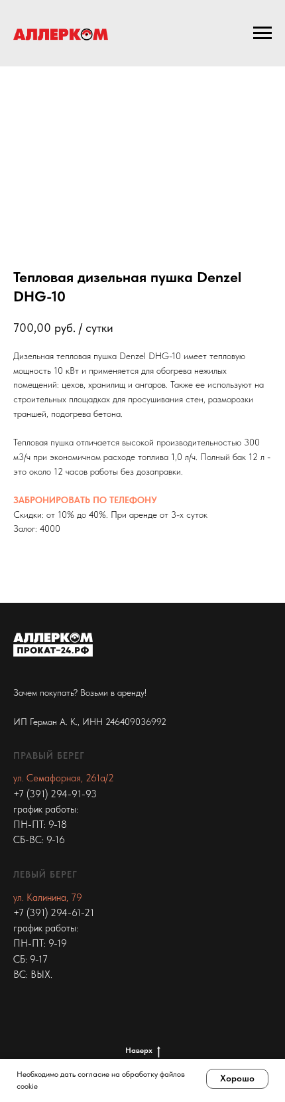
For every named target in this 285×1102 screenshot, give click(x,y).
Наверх (138, 1050)
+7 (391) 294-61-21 (53, 913)
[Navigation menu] (262, 33)
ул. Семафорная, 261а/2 (63, 778)
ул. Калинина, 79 (47, 898)
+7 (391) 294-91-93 (55, 794)
